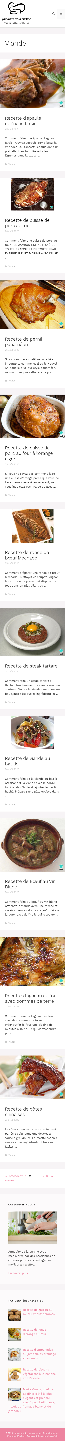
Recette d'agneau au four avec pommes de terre (31, 998)
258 (46, 1176)
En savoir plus (18, 1273)
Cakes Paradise (50, 1433)
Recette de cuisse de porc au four (27, 223)
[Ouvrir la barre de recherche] (53, 14)
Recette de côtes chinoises (23, 1111)
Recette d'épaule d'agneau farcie (23, 120)
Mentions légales (15, 1436)
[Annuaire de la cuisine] (16, 13)
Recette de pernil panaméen (23, 341)
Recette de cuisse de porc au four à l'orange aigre (29, 453)
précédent (14, 1176)
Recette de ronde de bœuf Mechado (27, 555)
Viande (12, 164)
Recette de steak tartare (31, 666)
